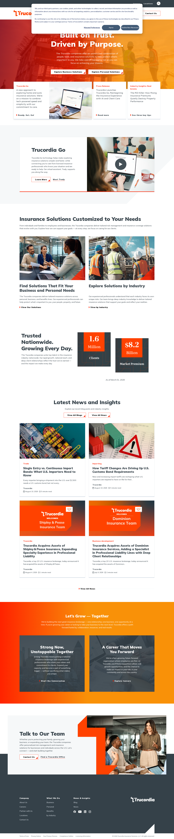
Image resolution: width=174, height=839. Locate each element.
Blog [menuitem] (75, 802)
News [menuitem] (76, 807)
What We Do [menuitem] (53, 798)
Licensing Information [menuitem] (83, 836)
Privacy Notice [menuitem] (36, 836)
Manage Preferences (92, 27)
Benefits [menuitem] (50, 811)
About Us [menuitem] (23, 802)
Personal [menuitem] (50, 807)
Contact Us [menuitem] (24, 820)
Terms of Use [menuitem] (24, 836)
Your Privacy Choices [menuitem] (50, 836)
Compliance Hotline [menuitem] (66, 836)
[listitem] (53, 100)
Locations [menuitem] (148, 3)
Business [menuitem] (50, 802)
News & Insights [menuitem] (82, 798)
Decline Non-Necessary (130, 27)
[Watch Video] (120, 164)
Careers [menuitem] (136, 3)
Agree (111, 27)
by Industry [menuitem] (51, 815)
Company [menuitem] (24, 798)
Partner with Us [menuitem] (26, 811)
